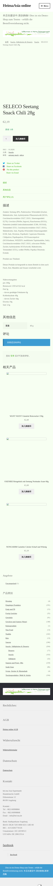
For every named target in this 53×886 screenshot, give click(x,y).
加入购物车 (21, 138)
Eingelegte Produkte (13, 605)
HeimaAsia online (17, 5)
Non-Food (9, 630)
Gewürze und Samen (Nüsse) (16, 622)
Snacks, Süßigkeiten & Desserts (21, 42)
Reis (7, 638)
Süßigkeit (12, 659)
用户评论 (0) (8, 197)
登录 (12, 356)
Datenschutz (7, 770)
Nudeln (8, 634)
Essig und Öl (10, 609)
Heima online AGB (10, 729)
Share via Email (12, 173)
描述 (5, 183)
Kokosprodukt (11, 626)
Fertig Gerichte (11, 613)
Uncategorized (11, 583)
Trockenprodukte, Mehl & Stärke (18, 675)
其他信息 (7, 190)
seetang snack (14, 155)
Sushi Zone (10, 667)
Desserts (11, 651)
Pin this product (13, 170)
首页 (7, 42)
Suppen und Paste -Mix (14, 663)
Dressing (9, 601)
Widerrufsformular (10, 750)
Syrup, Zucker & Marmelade (16, 671)
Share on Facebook (14, 166)
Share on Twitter (13, 163)
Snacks (36, 42)
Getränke (9, 618)
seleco (22, 155)
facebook (8, 845)
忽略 (5, 874)
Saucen (8, 642)
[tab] (26, 182)
